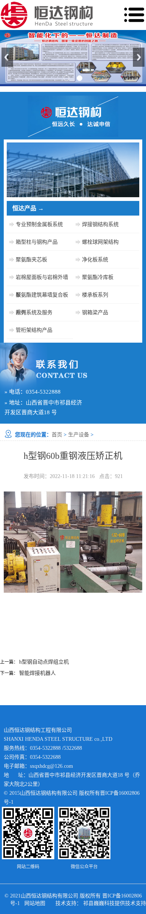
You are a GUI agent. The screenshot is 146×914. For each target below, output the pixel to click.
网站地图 (34, 903)
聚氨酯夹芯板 (31, 259)
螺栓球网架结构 (100, 242)
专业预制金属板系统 (39, 224)
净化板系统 (95, 259)
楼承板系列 (95, 295)
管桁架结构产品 (34, 330)
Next (139, 57)
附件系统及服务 (34, 312)
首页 (57, 435)
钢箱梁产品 (95, 312)
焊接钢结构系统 (100, 224)
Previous (7, 57)
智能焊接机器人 (37, 673)
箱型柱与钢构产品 (37, 242)
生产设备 (78, 435)
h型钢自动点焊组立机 (44, 662)
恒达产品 (28, 208)
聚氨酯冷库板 (97, 277)
